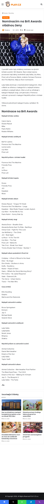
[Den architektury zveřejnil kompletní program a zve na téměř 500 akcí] (11, 404)
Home (5, 13)
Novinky (11, 13)
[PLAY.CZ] (13, 4)
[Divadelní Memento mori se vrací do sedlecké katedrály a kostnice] (11, 427)
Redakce (7, 30)
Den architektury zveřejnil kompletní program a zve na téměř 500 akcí (11, 414)
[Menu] (3, 5)
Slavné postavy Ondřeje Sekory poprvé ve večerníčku (32, 414)
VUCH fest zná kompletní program (32, 436)
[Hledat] (41, 5)
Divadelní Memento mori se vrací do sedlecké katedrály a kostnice (11, 437)
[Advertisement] (22, 468)
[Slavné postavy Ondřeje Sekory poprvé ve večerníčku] (32, 404)
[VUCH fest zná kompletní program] (32, 427)
